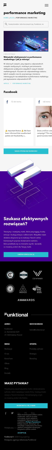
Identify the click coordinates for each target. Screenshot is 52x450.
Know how (8, 359)
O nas (6, 354)
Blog (12, 18)
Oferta (6, 363)
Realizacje (8, 349)
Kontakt (7, 373)
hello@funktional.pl (37, 330)
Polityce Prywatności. (33, 422)
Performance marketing (21, 83)
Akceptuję (22, 433)
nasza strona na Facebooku (26, 151)
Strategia (33, 354)
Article (6, 83)
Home (6, 18)
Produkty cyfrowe (36, 349)
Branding (33, 359)
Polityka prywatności (12, 428)
